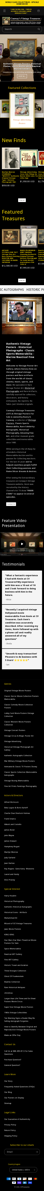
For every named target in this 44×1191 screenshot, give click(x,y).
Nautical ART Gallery (13, 954)
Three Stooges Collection (15, 970)
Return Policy (10, 1130)
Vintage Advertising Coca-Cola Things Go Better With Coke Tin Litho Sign (29, 175)
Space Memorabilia (12, 948)
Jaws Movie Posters (12, 929)
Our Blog (8, 1092)
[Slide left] (3, 163)
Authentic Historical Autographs (18, 907)
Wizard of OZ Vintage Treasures (18, 923)
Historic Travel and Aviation (16, 965)
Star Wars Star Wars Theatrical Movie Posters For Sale (20, 941)
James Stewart (10, 841)
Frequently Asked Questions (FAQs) (19, 1086)
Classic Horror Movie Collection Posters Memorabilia (21, 697)
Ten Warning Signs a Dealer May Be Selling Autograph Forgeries (19, 1019)
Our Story (8, 1081)
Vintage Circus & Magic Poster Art (19, 736)
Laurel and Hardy (11, 874)
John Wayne (9, 835)
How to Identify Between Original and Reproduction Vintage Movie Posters (20, 1028)
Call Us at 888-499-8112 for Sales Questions (18, 1052)
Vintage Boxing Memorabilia (16, 780)
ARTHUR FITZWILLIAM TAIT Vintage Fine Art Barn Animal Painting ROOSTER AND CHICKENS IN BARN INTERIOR (11, 256)
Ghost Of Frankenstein (14, 976)
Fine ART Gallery (11, 959)
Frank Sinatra (10, 818)
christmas (8, 993)
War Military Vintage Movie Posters (19, 761)
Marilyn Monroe (11, 852)
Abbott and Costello (12, 824)
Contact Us (11, 504)
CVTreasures (25, 1187)
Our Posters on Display (14, 1097)
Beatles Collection (12, 982)
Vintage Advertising (12, 741)
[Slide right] (40, 163)
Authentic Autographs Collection (18, 755)
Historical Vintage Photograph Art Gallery (19, 748)
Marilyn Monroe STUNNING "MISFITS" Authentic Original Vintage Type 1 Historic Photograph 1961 (10, 177)
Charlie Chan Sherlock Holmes (17, 813)
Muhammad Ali (10, 918)
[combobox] (22, 29)
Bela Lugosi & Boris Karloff (16, 807)
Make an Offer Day (12, 1035)
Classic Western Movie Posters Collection (17, 723)
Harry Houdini (10, 895)
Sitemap (7, 1103)
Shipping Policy (10, 1136)
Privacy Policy (10, 1124)
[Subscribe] (37, 1152)
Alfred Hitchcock (11, 802)
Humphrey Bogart (12, 846)
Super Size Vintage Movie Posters (18, 1007)
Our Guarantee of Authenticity (17, 1119)
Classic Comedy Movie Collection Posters (18, 706)
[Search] (39, 29)
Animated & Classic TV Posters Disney (20, 766)
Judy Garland (9, 857)
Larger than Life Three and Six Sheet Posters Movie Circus (20, 1000)
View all (22, 200)
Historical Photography (14, 901)
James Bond (9, 830)
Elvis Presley (9, 880)
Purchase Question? (12, 1059)
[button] (4, 11)
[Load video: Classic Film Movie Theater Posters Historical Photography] (22, 544)
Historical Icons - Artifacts (15, 912)
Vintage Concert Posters (14, 730)
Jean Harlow (9, 863)
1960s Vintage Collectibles (15, 1012)
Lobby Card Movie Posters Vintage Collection (19, 714)
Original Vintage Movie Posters (17, 690)
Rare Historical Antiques (14, 987)
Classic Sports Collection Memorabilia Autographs (20, 773)
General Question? (12, 1065)
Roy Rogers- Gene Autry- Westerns (19, 868)
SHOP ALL (22, 76)
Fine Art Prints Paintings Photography (20, 786)
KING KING (9, 934)
